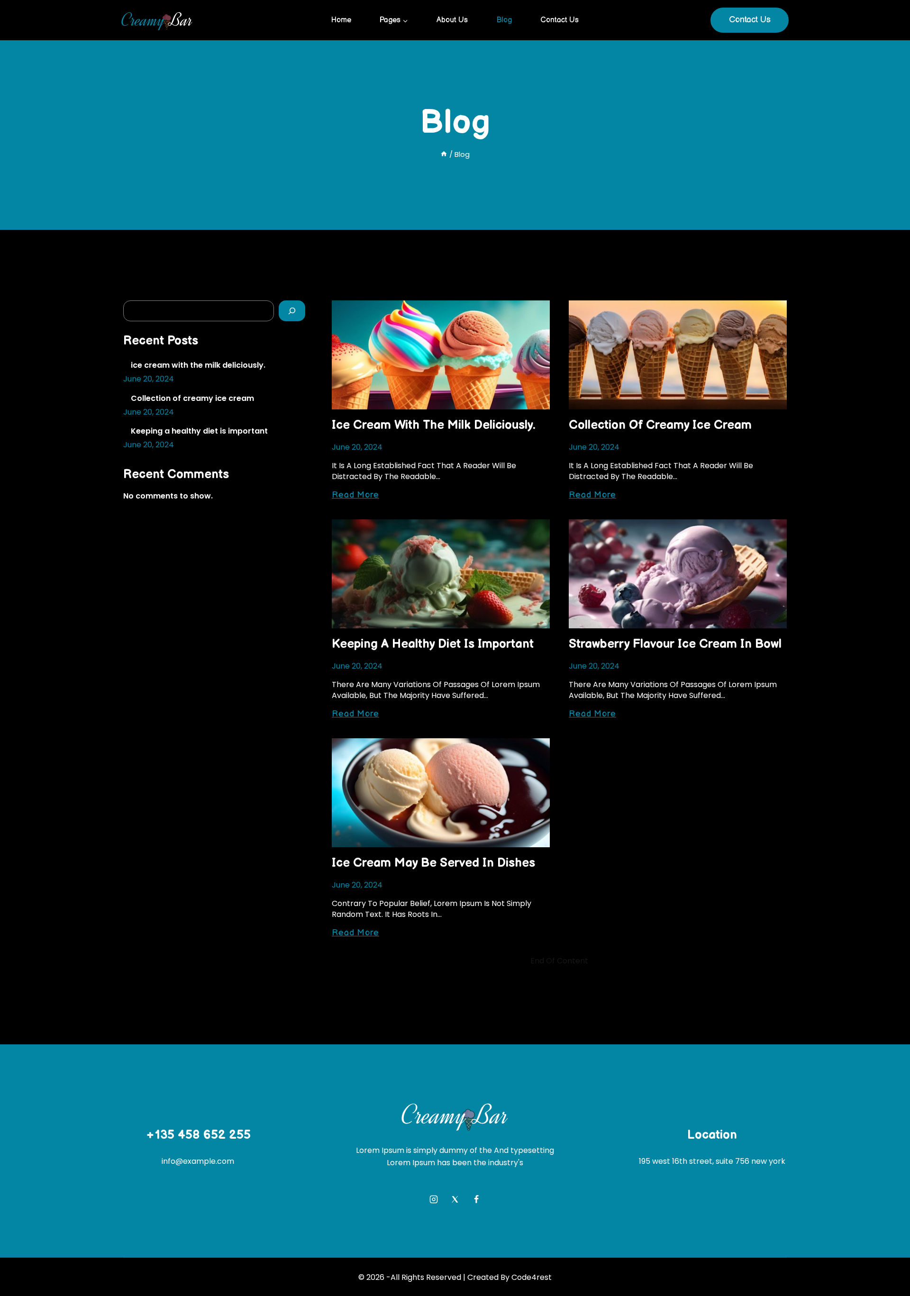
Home (341, 20)
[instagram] (433, 1199)
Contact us (559, 20)
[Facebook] (476, 1199)
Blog (504, 20)
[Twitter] (455, 1199)
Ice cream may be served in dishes (433, 863)
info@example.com (198, 1161)
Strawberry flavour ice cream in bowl (675, 644)
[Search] (292, 310)
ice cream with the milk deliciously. (434, 425)
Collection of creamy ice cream (660, 425)
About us (452, 20)
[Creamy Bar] (157, 20)
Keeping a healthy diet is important (433, 644)
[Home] (443, 154)
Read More (355, 495)
